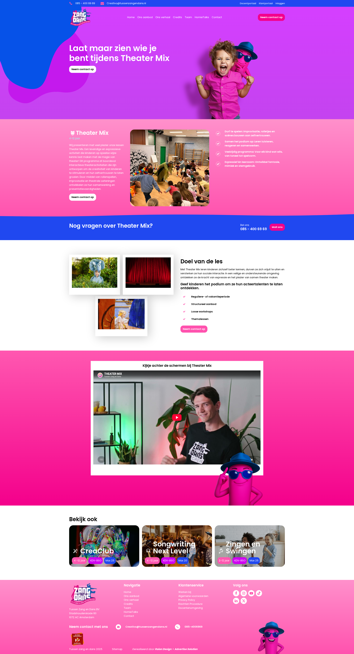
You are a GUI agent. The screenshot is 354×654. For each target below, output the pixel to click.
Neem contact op (271, 17)
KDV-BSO (95, 560)
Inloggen (280, 3)
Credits (177, 17)
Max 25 (110, 560)
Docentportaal (248, 3)
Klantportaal (266, 3)
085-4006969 (193, 626)
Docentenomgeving (190, 608)
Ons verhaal (162, 17)
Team (188, 17)
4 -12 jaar (79, 560)
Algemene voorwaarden (193, 596)
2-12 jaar (224, 560)
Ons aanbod (145, 17)
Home (131, 17)
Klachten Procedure (190, 604)
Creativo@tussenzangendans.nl (146, 626)
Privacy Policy (186, 600)
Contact (217, 17)
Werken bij (184, 592)
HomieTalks (202, 17)
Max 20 (182, 560)
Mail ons (277, 227)
